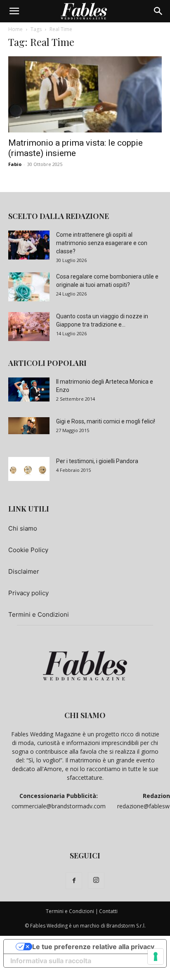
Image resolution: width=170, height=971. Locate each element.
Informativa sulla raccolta (50, 961)
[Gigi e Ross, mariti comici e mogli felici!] (29, 426)
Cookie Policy (28, 550)
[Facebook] (74, 880)
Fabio (14, 164)
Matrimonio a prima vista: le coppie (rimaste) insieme (75, 148)
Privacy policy (28, 593)
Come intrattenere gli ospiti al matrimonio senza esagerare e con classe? (101, 243)
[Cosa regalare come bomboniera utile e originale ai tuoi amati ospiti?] (29, 286)
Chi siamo (22, 528)
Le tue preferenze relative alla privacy (93, 946)
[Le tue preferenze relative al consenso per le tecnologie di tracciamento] (155, 956)
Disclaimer (23, 571)
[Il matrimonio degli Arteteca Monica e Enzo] (29, 389)
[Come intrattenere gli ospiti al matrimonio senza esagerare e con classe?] (29, 245)
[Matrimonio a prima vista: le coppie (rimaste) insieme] (85, 94)
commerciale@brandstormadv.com (59, 806)
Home (15, 29)
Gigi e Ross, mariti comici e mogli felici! (105, 421)
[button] (14, 11)
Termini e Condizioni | (72, 911)
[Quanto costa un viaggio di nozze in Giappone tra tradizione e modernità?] (29, 326)
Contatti (108, 911)
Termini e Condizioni (38, 614)
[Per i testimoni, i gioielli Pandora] (29, 469)
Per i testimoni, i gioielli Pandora (97, 461)
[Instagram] (96, 880)
